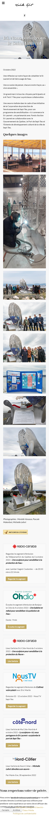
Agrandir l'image (24, 156)
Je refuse (16, 810)
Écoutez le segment (16, 626)
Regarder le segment (17, 579)
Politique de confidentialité (24, 813)
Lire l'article (13, 661)
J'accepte (5, 810)
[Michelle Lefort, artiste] (24, 5)
